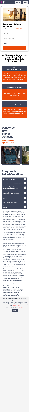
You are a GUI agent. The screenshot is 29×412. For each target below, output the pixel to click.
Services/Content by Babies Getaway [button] (10, 206)
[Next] (26, 143)
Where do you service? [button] (9, 179)
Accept (14, 310)
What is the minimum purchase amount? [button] (11, 197)
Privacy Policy (16, 305)
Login (25, 2)
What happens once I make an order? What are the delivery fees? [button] (12, 192)
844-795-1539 (18, 29)
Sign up (18, 2)
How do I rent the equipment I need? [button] (13, 183)
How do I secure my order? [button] (10, 202)
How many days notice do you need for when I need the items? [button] (12, 187)
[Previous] (24, 143)
